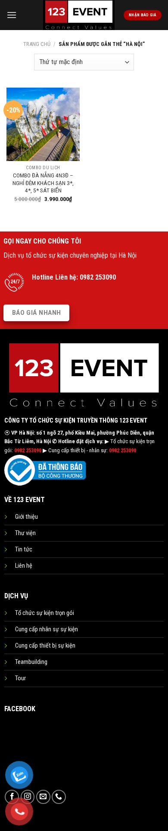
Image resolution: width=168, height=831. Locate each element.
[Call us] (59, 797)
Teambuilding (31, 662)
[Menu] (11, 14)
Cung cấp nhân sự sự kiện (46, 629)
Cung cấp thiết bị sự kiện (45, 645)
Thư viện (25, 533)
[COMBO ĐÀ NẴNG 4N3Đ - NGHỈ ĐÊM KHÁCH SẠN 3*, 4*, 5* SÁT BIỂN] (43, 124)
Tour (20, 678)
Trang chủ (36, 44)
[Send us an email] (43, 797)
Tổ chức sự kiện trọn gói (44, 613)
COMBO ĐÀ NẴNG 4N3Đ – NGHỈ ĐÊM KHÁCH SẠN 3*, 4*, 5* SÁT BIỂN (43, 183)
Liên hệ (23, 565)
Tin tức (23, 549)
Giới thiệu (26, 517)
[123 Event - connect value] (79, 15)
